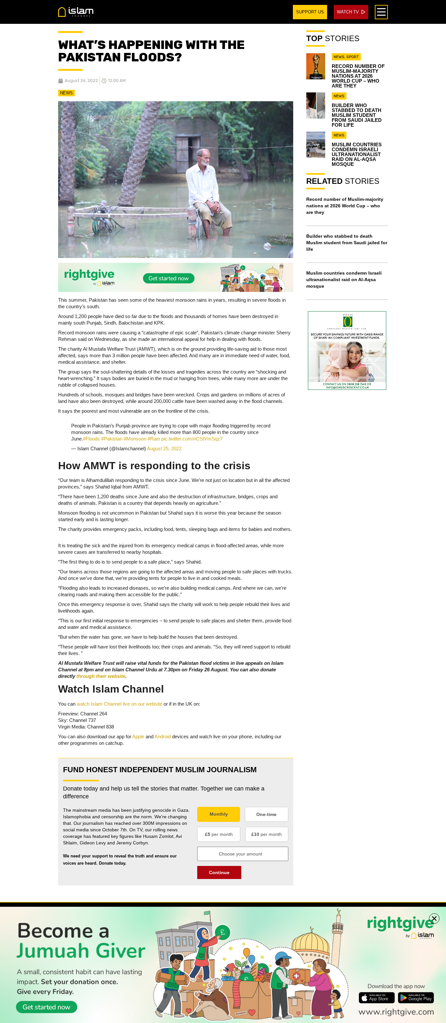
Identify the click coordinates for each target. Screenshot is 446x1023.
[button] (434, 918)
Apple (138, 736)
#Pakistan (111, 438)
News (66, 92)
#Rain (154, 438)
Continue (219, 872)
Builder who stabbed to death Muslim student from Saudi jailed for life (357, 115)
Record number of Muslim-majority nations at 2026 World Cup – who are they (358, 75)
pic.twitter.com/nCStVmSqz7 (192, 438)
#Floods (91, 438)
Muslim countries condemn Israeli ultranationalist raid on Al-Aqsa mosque (357, 154)
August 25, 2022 (164, 448)
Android (162, 736)
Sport (352, 57)
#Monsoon (135, 438)
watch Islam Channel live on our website (119, 704)
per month (219, 834)
